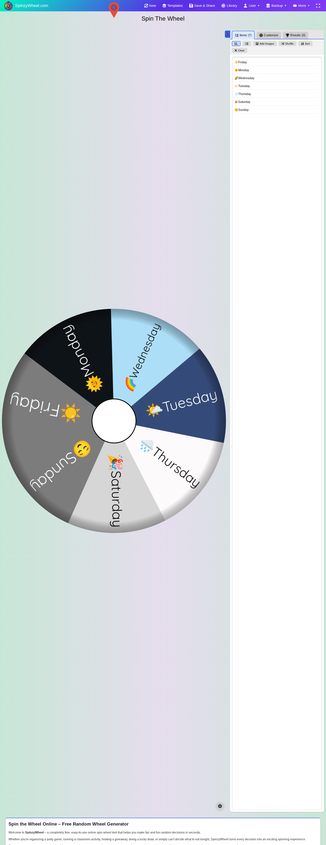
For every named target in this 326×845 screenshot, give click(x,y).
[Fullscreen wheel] (318, 5)
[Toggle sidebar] (227, 34)
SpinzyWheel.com (31, 5)
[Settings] (220, 806)
